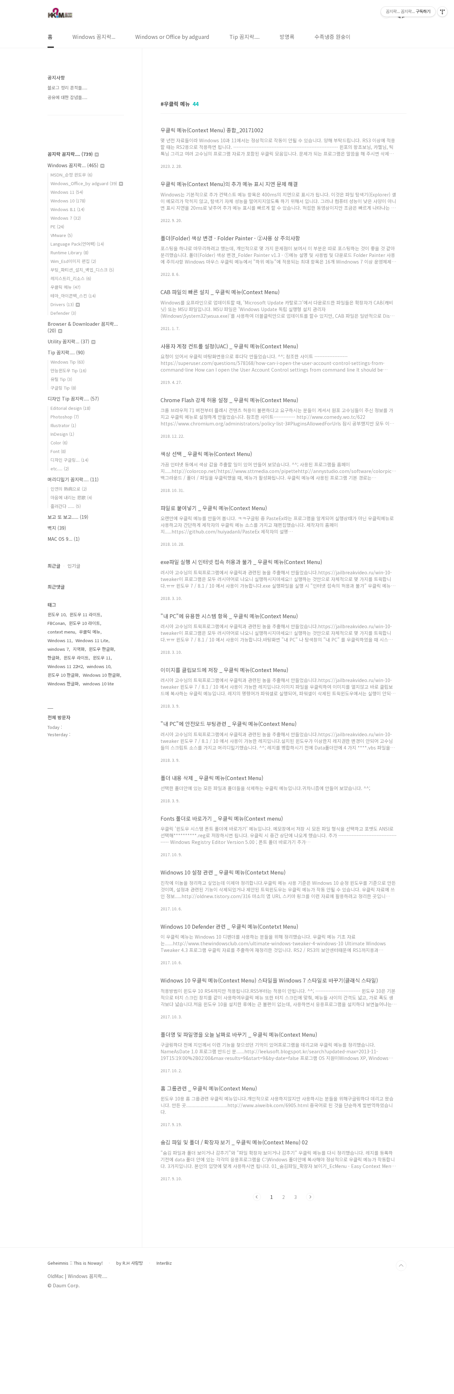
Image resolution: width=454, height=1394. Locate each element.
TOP (401, 1265)
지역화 (79, 649)
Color (59, 442)
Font (58, 451)
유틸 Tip (61, 379)
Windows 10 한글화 (101, 675)
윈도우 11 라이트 (85, 614)
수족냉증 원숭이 (332, 37)
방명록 (287, 37)
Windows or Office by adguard (172, 37)
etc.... (60, 468)
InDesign (62, 434)
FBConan (56, 623)
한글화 (53, 657)
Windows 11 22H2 (65, 666)
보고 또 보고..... (68, 517)
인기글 (73, 565)
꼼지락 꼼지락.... (70, 154)
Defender (63, 313)
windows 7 (58, 649)
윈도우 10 (56, 614)
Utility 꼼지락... (68, 341)
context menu (61, 632)
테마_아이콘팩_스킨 (73, 295)
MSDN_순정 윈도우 (71, 175)
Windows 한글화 (63, 683)
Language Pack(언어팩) (77, 244)
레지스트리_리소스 (71, 278)
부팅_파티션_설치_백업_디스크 (82, 270)
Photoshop (65, 416)
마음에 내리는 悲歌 (71, 497)
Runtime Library (69, 252)
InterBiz (164, 1263)
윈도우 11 (102, 657)
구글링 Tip (63, 388)
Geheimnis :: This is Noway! (75, 1263)
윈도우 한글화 (101, 649)
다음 (310, 1197)
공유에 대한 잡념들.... (67, 97)
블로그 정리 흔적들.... (67, 87)
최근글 (54, 565)
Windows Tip (67, 362)
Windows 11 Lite (91, 640)
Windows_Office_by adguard (84, 183)
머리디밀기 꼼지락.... (73, 479)
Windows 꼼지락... (93, 37)
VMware (61, 235)
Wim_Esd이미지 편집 (73, 261)
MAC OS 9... (64, 538)
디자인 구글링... (69, 460)
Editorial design (70, 408)
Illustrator (63, 425)
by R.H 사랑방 (129, 1263)
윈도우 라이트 (76, 657)
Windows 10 (68, 200)
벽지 (57, 527)
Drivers (62, 304)
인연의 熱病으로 (69, 489)
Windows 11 (67, 192)
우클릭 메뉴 (65, 287)
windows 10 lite (98, 683)
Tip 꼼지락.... (244, 37)
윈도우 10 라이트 (84, 623)
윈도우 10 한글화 (63, 675)
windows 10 (98, 666)
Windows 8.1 (67, 209)
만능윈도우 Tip (68, 370)
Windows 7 (66, 218)
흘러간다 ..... (66, 506)
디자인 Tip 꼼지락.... (73, 398)
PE (57, 226)
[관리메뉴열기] (442, 12)
